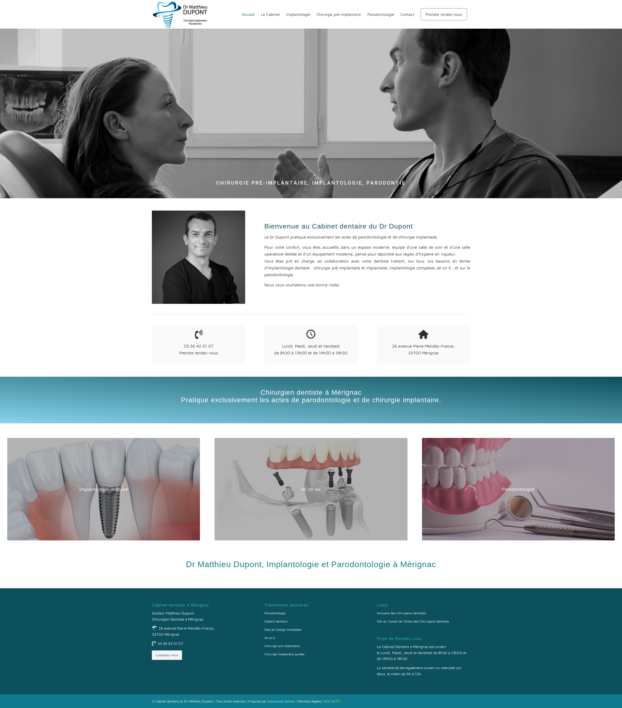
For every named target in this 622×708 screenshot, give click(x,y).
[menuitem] (248, 14)
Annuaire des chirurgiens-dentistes (401, 613)
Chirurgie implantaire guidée (284, 654)
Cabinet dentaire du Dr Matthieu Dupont (184, 701)
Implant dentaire (275, 621)
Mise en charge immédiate (282, 629)
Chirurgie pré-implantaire (282, 646)
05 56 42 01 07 (170, 643)
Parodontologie (274, 613)
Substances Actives (280, 701)
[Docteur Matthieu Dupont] (182, 14)
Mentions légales (309, 701)
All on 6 (269, 638)
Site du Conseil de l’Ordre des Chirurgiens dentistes (413, 621)
